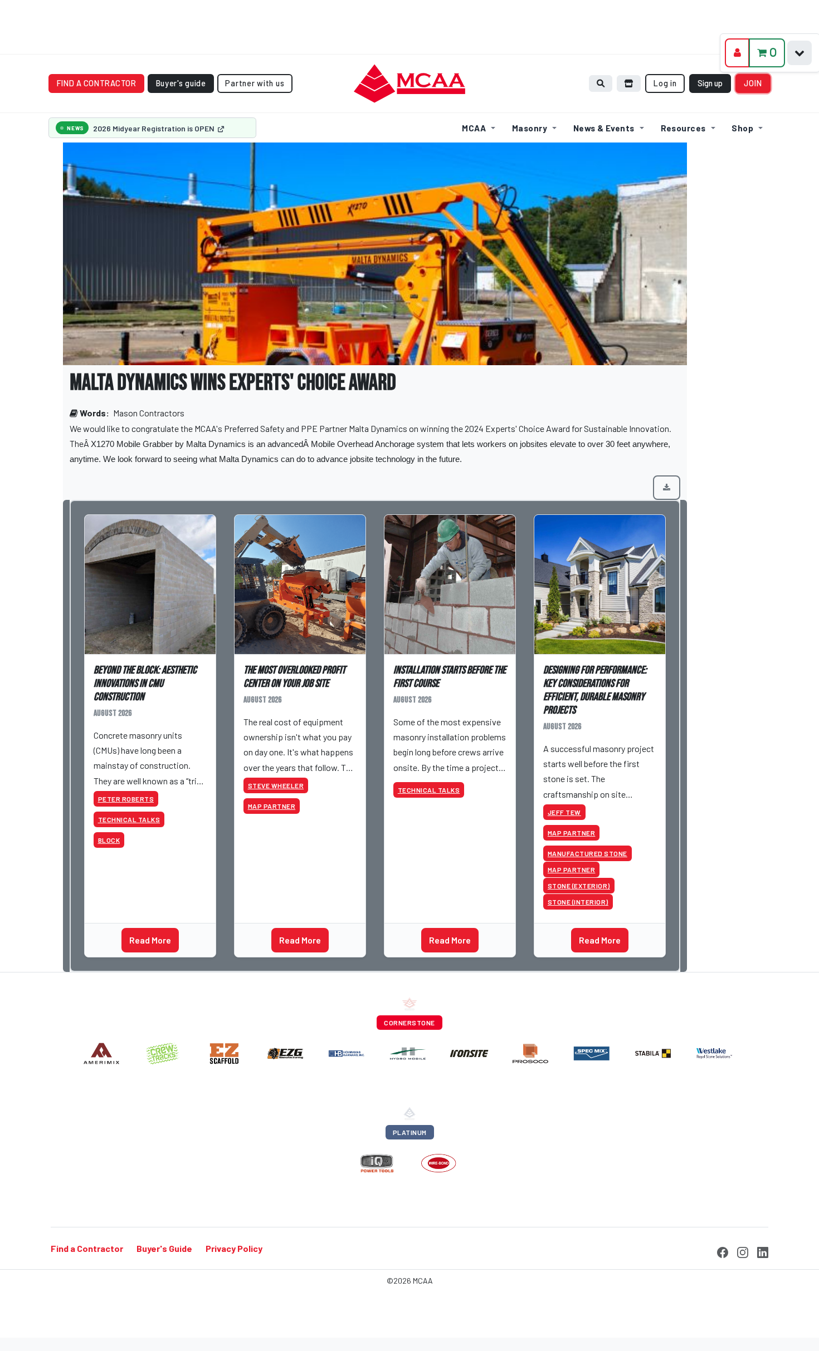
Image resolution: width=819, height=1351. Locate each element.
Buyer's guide (181, 83)
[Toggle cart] (799, 53)
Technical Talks (129, 819)
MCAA (474, 128)
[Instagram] (742, 1250)
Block (109, 840)
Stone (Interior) (578, 902)
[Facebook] (722, 1250)
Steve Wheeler (276, 785)
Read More (150, 940)
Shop (742, 128)
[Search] (600, 83)
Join (753, 83)
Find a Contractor (87, 1248)
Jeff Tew (564, 812)
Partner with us (254, 83)
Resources (683, 128)
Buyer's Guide (164, 1248)
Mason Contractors (148, 412)
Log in (665, 83)
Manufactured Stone (587, 853)
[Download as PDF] (666, 487)
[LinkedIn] (762, 1250)
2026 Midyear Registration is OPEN (154, 128)
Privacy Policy (234, 1248)
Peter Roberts (126, 799)
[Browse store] (629, 83)
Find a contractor (96, 83)
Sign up (710, 83)
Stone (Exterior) (579, 886)
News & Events (604, 128)
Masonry (529, 128)
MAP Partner (272, 806)
